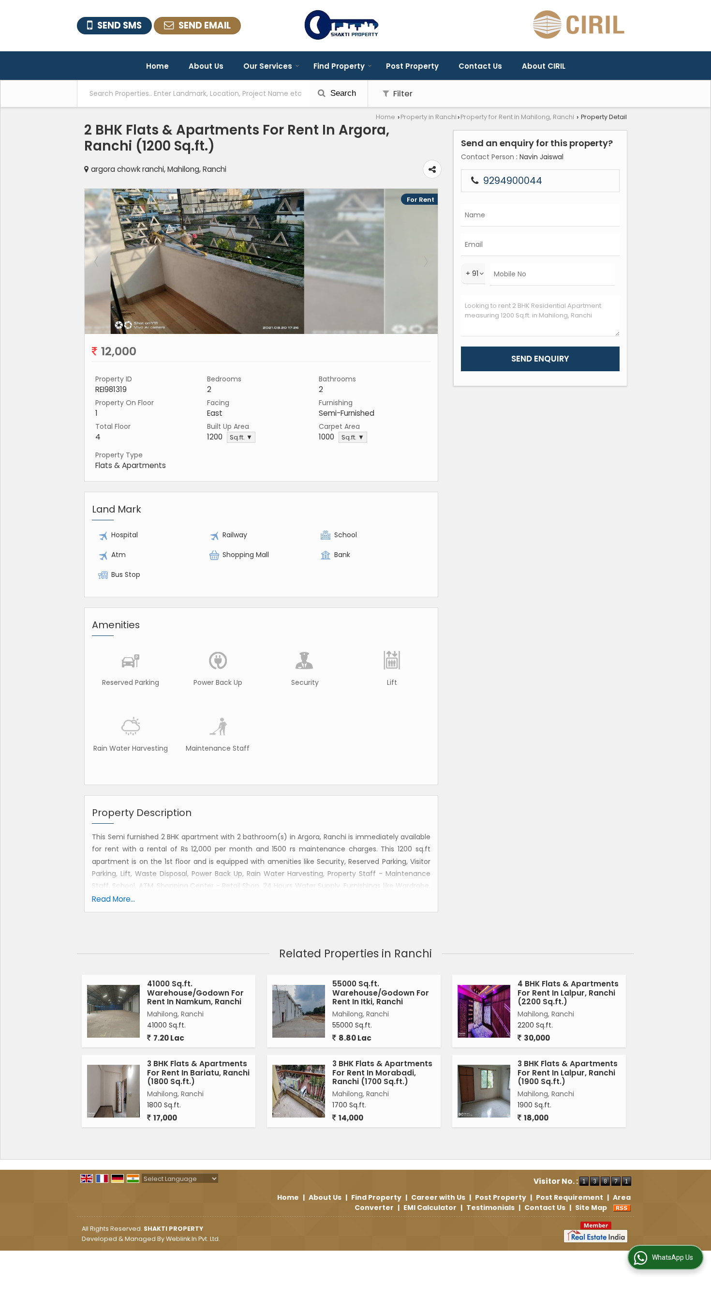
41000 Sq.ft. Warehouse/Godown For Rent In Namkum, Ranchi (195, 993)
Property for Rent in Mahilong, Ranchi (517, 117)
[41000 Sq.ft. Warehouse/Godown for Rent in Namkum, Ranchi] (113, 1011)
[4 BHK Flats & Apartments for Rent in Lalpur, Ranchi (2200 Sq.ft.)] (484, 1011)
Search (342, 93)
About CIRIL (543, 66)
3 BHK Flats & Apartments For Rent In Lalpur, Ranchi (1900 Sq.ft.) (568, 1072)
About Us (206, 66)
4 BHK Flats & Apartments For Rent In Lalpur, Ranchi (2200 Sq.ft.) (568, 993)
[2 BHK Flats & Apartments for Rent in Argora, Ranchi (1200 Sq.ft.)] (261, 331)
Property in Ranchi (428, 117)
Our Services (267, 66)
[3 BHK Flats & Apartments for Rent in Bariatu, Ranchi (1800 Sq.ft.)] (113, 1091)
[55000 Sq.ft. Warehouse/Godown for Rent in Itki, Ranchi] (298, 1011)
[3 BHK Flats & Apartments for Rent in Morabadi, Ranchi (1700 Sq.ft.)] (298, 1091)
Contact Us (480, 66)
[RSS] (622, 1207)
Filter (402, 93)
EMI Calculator (430, 1207)
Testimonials (490, 1207)
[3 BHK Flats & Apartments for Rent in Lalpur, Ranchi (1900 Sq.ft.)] (484, 1091)
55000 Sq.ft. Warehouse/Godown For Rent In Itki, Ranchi (380, 993)
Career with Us (438, 1197)
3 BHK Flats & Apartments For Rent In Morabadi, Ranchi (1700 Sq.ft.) (382, 1072)
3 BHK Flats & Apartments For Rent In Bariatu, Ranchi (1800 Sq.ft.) (198, 1072)
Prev (97, 261)
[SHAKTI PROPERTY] (341, 25)
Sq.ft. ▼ (241, 437)
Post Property (412, 66)
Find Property (339, 66)
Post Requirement (569, 1197)
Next (425, 261)
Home (157, 66)
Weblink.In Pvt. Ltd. (193, 1239)
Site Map (591, 1207)
